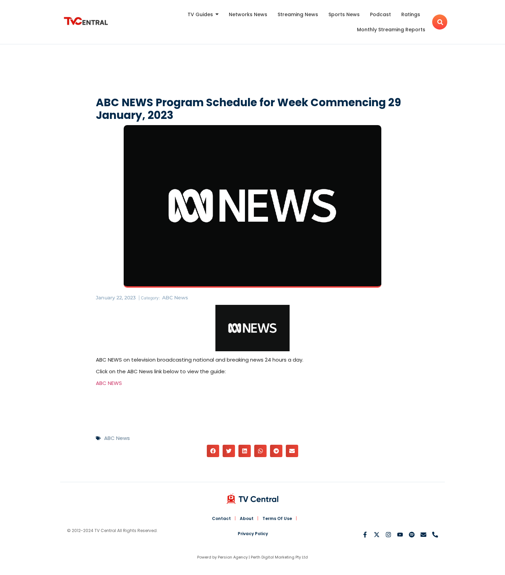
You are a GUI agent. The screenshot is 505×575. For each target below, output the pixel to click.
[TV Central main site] (252, 498)
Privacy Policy (253, 534)
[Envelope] (423, 535)
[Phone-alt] (435, 535)
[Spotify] (412, 535)
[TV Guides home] (86, 21)
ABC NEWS (109, 383)
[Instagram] (388, 535)
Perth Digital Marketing (272, 557)
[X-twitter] (377, 535)
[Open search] (439, 22)
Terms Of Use (277, 518)
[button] (213, 451)
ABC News (175, 298)
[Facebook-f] (365, 535)
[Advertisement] (252, 71)
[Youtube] (400, 535)
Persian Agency (233, 557)
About (247, 518)
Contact (221, 518)
